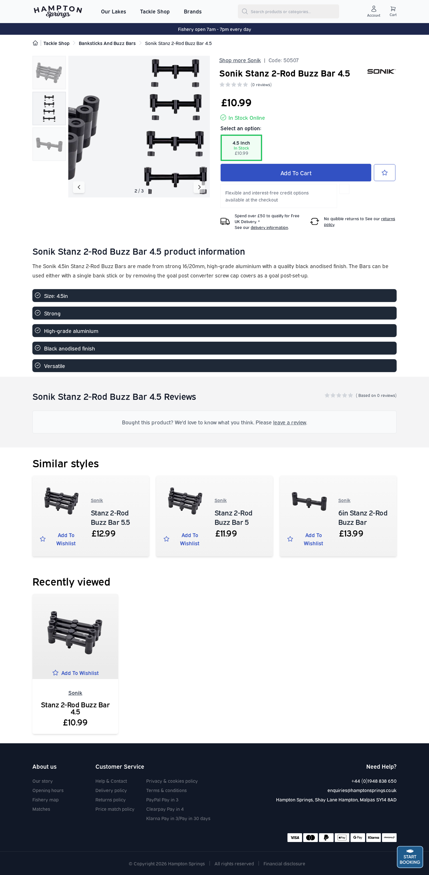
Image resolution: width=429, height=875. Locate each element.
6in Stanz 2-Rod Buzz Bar (362, 517)
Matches (41, 808)
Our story (42, 780)
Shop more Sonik (240, 59)
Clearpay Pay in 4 (165, 808)
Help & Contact (111, 780)
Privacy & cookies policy (172, 780)
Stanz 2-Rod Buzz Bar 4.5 (75, 708)
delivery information (269, 227)
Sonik (97, 500)
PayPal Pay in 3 (162, 799)
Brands (193, 11)
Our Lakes (113, 11)
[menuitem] (113, 11)
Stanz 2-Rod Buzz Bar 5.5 (110, 517)
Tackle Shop (155, 11)
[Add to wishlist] (384, 172)
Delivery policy (111, 790)
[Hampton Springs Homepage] (57, 11)
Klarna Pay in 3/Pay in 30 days (178, 818)
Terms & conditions (166, 790)
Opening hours (48, 790)
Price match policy (115, 808)
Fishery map (45, 799)
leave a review (289, 422)
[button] (199, 187)
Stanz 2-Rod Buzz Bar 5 (233, 517)
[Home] (35, 43)
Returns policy (110, 799)
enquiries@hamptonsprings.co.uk (362, 790)
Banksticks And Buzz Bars (107, 43)
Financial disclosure (284, 863)
